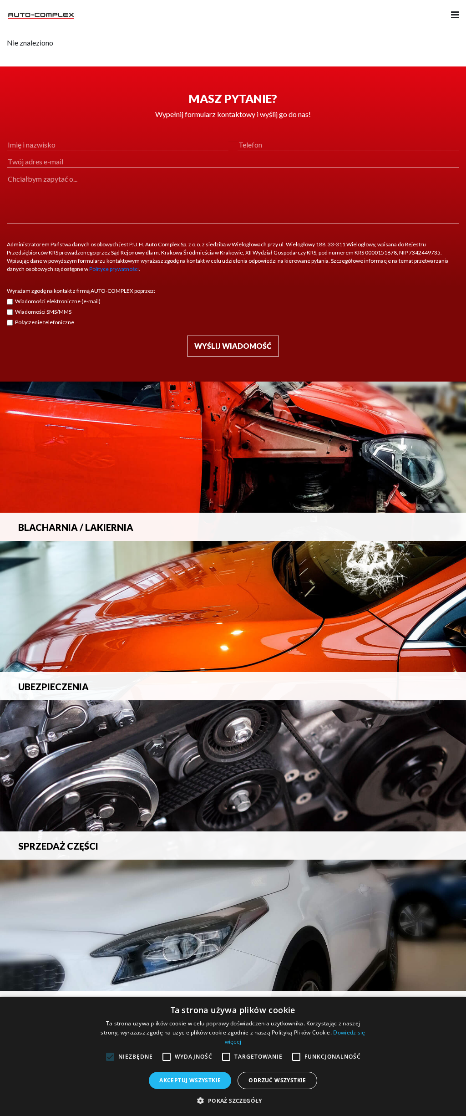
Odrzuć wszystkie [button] (277, 1080)
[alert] (233, 1056)
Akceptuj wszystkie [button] (190, 1080)
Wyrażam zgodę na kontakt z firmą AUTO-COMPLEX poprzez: (81, 290)
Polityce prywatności (114, 268)
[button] (233, 1100)
